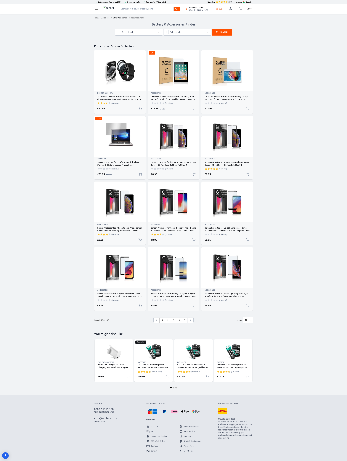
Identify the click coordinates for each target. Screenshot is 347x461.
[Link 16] (233, 352)
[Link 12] (227, 267)
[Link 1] (120, 70)
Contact (154, 451)
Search (224, 32)
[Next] (190, 320)
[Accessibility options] (5, 455)
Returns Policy (189, 431)
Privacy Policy (189, 446)
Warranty (187, 436)
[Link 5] (173, 136)
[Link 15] (193, 352)
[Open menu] (97, 9)
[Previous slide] (166, 387)
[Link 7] (120, 202)
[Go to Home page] (109, 8)
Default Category (105, 93)
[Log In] (231, 9)
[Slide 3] (176, 387)
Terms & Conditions (191, 426)
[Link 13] (114, 352)
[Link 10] (120, 267)
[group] (104, 103)
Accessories (156, 93)
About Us (154, 426)
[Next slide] (181, 387)
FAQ (152, 431)
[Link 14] (153, 352)
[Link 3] (227, 70)
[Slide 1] (170, 387)
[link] (156, 320)
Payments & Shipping (159, 436)
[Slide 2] (173, 387)
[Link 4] (120, 136)
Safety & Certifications (192, 441)
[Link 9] (227, 202)
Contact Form (99, 421)
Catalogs (154, 446)
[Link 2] (173, 70)
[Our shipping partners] (222, 411)
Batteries (142, 362)
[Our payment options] (152, 411)
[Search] (177, 9)
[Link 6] (227, 136)
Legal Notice (188, 451)
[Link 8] (173, 202)
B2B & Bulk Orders (158, 441)
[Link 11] (173, 267)
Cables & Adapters (106, 362)
